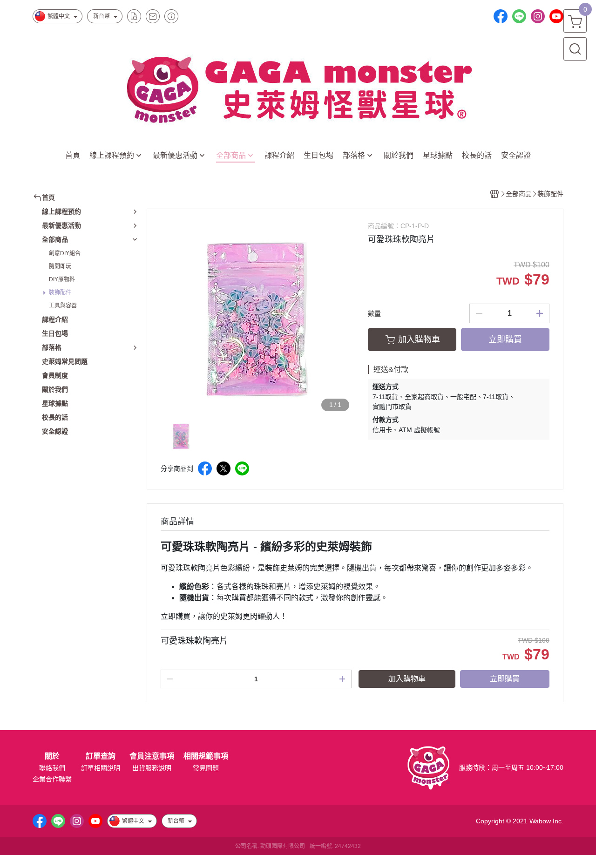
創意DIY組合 (65, 253)
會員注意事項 (151, 756)
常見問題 (206, 768)
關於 (52, 756)
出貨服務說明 (151, 768)
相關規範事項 (205, 756)
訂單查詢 (100, 756)
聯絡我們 (52, 768)
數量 (374, 313)
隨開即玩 (60, 266)
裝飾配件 (60, 292)
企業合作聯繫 (52, 779)
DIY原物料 (62, 279)
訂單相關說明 (100, 768)
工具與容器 (63, 305)
